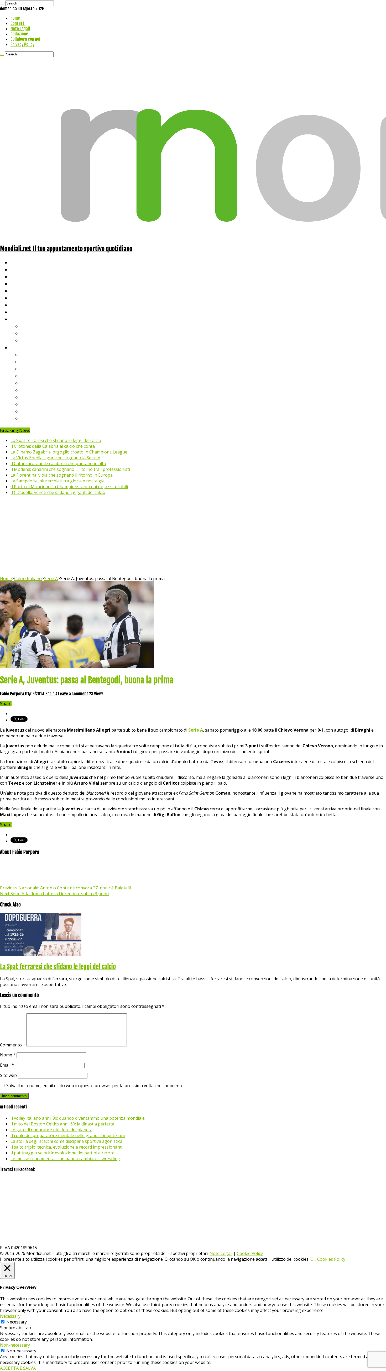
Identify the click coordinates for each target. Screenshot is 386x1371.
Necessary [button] (10, 1316)
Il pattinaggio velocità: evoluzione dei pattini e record (62, 1153)
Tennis (28, 333)
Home (15, 18)
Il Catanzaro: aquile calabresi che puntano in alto (58, 463)
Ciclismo (20, 269)
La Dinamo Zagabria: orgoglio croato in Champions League (69, 452)
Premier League (38, 368)
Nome (7, 1055)
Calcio (17, 311)
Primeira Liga (36, 404)
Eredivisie (32, 396)
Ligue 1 (28, 389)
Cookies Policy (331, 1259)
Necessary (16, 1322)
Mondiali (20, 290)
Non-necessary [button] (15, 1345)
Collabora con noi (25, 39)
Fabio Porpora (12, 693)
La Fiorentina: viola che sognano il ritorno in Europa (62, 475)
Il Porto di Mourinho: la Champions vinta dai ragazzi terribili (69, 486)
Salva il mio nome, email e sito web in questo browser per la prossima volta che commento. (95, 1085)
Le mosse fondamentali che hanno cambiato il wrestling (65, 1158)
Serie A (29, 354)
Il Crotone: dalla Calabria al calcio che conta (53, 446)
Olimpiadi (21, 304)
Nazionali (21, 283)
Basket (29, 340)
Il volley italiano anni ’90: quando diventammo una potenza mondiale (78, 1118)
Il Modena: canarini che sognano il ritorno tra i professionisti (70, 469)
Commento (12, 1045)
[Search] (2, 4)
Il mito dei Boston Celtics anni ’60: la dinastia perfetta (62, 1124)
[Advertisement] (193, 536)
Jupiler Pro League (41, 418)
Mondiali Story (27, 297)
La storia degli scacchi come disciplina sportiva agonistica (66, 1141)
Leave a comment (73, 693)
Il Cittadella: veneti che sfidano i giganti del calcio (58, 492)
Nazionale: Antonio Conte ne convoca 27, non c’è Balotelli (65, 888)
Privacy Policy (22, 44)
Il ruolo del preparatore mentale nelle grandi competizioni (68, 1135)
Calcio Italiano (28, 578)
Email (7, 1065)
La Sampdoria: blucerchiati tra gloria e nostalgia (58, 481)
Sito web (8, 1075)
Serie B (29, 361)
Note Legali (20, 28)
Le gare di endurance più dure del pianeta (51, 1130)
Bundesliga (33, 382)
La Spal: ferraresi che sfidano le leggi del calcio (56, 440)
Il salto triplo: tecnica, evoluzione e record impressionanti (67, 1147)
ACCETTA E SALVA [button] (18, 1368)
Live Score (22, 318)
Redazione (19, 34)
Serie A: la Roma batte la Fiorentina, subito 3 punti (54, 893)
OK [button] (313, 1259)
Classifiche (22, 347)
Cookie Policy (250, 1253)
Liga (25, 375)
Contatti (18, 23)
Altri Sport (22, 276)
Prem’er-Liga (35, 411)
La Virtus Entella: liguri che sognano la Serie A (55, 458)
